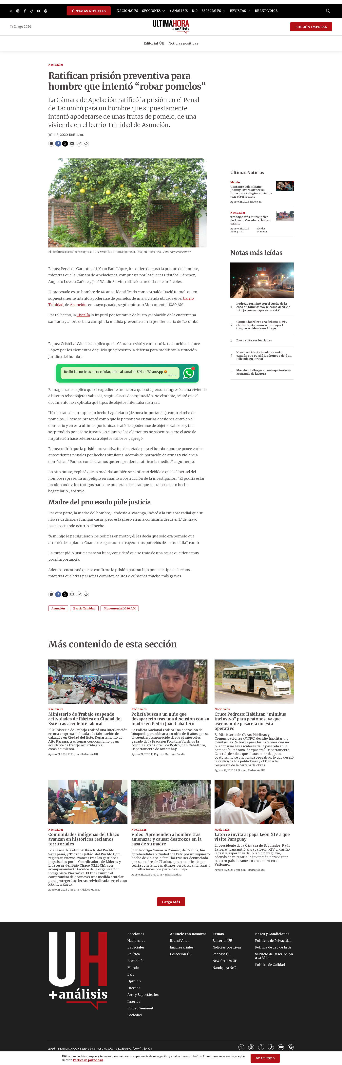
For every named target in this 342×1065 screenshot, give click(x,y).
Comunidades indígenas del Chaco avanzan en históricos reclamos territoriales (83, 839)
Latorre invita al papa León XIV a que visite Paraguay (252, 837)
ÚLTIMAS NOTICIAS (89, 11)
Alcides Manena (262, 230)
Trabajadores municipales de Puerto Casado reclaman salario (250, 220)
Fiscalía (83, 315)
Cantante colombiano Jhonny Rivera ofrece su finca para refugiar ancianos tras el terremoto (251, 191)
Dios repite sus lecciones (254, 340)
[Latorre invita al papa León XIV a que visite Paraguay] (254, 802)
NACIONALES (127, 11)
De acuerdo (265, 1058)
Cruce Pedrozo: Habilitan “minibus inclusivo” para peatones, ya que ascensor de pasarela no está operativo (250, 721)
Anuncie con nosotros (188, 934)
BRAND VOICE (266, 11)
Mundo (235, 182)
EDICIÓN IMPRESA (311, 27)
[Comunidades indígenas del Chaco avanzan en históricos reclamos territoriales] (87, 802)
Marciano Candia (175, 754)
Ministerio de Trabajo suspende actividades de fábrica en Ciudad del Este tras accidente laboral (85, 719)
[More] (163, 11)
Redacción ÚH (89, 754)
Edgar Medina (172, 874)
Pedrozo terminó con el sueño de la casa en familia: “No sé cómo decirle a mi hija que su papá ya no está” (263, 307)
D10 (195, 11)
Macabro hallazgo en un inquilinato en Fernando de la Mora (263, 372)
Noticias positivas (183, 43)
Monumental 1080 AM (120, 608)
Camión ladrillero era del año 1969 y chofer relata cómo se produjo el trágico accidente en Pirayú (261, 325)
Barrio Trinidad (84, 608)
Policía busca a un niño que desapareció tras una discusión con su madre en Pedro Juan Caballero (170, 719)
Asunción (78, 304)
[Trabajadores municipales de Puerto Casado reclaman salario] (285, 216)
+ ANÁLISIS (179, 11)
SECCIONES (151, 11)
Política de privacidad (88, 1060)
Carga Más (171, 902)
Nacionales (56, 64)
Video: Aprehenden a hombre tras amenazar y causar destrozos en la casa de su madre (166, 839)
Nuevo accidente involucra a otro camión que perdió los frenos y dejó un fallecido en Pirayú (264, 356)
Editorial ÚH (154, 43)
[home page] (171, 27)
